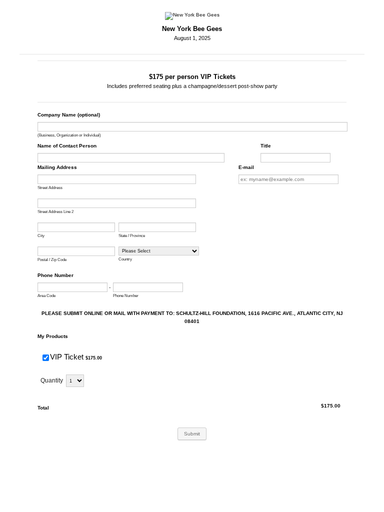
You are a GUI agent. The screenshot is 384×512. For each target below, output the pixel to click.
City (41, 236)
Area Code (47, 296)
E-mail (246, 167)
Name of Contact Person (67, 145)
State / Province (131, 236)
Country (125, 259)
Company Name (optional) (69, 115)
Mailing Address (57, 167)
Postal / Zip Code (52, 260)
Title (265, 145)
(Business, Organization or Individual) (69, 135)
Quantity (51, 380)
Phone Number (56, 275)
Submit (192, 433)
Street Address (50, 188)
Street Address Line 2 (56, 212)
